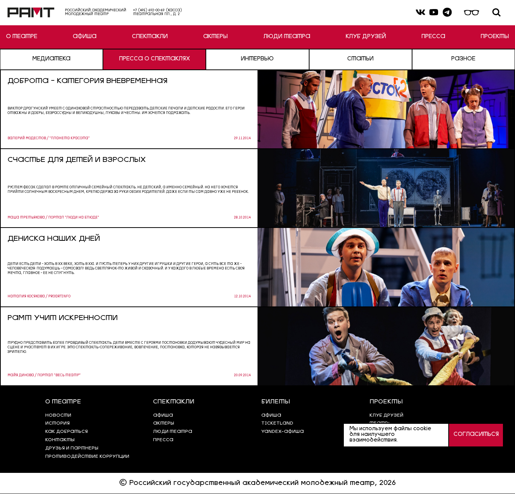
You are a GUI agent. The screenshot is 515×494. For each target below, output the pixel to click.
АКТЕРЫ (215, 37)
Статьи (360, 59)
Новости (58, 415)
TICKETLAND (277, 423)
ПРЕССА (433, 37)
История (57, 423)
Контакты (60, 440)
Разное (463, 59)
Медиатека (51, 59)
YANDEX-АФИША (282, 431)
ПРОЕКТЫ (495, 37)
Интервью (257, 59)
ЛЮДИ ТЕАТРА (287, 37)
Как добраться (66, 431)
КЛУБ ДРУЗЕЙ (366, 37)
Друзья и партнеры (71, 448)
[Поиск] (496, 12)
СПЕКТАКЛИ (150, 37)
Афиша (271, 415)
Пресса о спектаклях (154, 59)
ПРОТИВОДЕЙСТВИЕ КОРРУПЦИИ (87, 456)
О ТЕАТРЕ (21, 37)
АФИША (85, 37)
